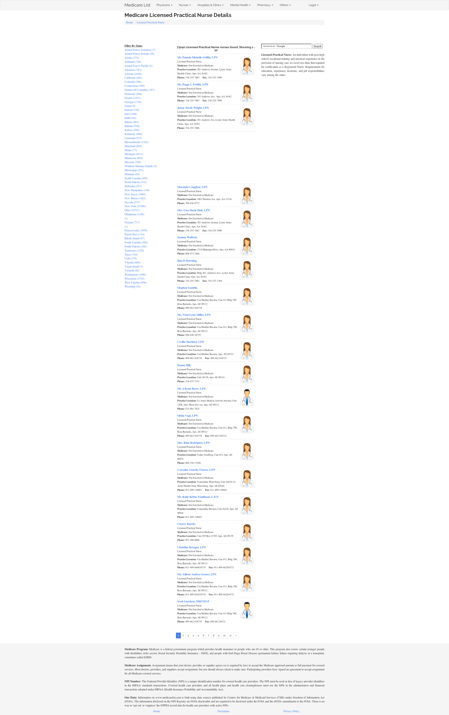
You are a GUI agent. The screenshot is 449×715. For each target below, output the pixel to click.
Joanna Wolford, (187, 237)
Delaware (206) (133, 94)
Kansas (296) (132, 130)
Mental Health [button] (239, 5)
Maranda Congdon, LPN (192, 187)
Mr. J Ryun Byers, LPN (191, 388)
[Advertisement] (224, 35)
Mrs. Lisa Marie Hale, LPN (193, 210)
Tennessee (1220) (134, 250)
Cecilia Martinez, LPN (190, 342)
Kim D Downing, (187, 260)
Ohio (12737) (132, 210)
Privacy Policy (291, 711)
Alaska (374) (132, 57)
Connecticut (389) (135, 86)
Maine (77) (131, 150)
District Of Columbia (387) (140, 90)
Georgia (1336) (133, 102)
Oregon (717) (132, 222)
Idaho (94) (130, 118)
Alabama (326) (133, 61)
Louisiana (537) (133, 138)
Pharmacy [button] (264, 5)
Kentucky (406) (133, 134)
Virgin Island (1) (134, 266)
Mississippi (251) (134, 170)
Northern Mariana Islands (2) (141, 166)
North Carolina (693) (136, 178)
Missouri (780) (133, 162)
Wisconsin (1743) (134, 278)
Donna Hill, (184, 365)
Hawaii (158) (132, 110)
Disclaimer (224, 711)
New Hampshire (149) (137, 190)
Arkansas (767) (133, 70)
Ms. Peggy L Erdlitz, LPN (192, 84)
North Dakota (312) (135, 182)
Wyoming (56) (132, 286)
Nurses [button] (184, 5)
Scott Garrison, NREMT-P (193, 601)
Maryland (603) (133, 146)
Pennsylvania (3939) (136, 230)
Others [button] (284, 5)
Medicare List (137, 4)
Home (129, 22)
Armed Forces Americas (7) (140, 49)
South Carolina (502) (136, 242)
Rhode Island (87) (135, 238)
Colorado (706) (133, 81)
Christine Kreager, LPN (191, 547)
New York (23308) (135, 206)
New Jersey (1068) (135, 194)
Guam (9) (130, 106)
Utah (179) (131, 258)
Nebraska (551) (133, 186)
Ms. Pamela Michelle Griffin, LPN (197, 57)
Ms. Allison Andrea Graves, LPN (196, 574)
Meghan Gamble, (187, 288)
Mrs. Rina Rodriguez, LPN (193, 443)
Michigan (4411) (134, 154)
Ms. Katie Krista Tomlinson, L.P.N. (198, 497)
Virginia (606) (132, 262)
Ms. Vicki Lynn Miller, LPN (194, 315)
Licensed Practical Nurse (150, 22)
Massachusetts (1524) (136, 142)
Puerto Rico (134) (134, 234)
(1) (126, 218)
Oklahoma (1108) (134, 214)
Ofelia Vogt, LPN (187, 415)
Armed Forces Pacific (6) (138, 65)
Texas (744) (131, 254)
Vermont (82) (132, 270)
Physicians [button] (163, 5)
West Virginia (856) (135, 282)
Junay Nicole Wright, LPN (193, 108)
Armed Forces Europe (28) (139, 53)
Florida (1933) (132, 98)
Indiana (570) (132, 126)
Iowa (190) (131, 114)
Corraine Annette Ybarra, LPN (196, 470)
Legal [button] (313, 5)
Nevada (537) (132, 202)
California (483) (133, 77)
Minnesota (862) (134, 158)
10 (224, 635)
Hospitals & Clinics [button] (209, 5)
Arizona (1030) (133, 74)
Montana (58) (132, 174)
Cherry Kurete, (186, 524)
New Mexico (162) (135, 198)
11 (230, 635)
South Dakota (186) (135, 246)
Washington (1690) (135, 274)
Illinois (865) (132, 122)
